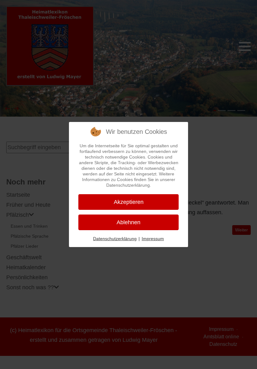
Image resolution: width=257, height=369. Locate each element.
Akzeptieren (129, 202)
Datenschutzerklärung (115, 238)
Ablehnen (128, 222)
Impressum (153, 238)
